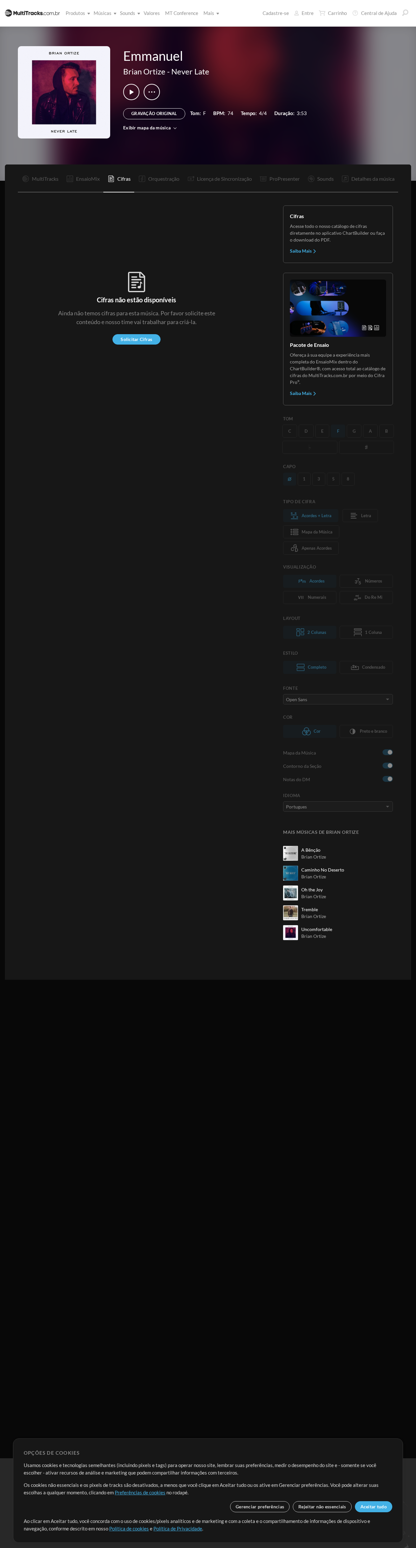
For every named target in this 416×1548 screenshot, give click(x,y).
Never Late (190, 71)
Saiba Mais (301, 251)
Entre (308, 13)
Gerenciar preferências (260, 1506)
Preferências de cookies (140, 1492)
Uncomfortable (316, 929)
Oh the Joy (312, 889)
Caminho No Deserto (322, 869)
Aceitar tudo (373, 1506)
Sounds (127, 13)
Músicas (102, 13)
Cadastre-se (276, 13)
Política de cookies (129, 1528)
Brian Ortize (144, 71)
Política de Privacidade (177, 1528)
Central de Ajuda (379, 13)
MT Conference (181, 13)
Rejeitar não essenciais (322, 1506)
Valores (152, 13)
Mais (208, 13)
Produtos (75, 13)
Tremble (309, 909)
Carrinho (337, 13)
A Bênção (310, 850)
